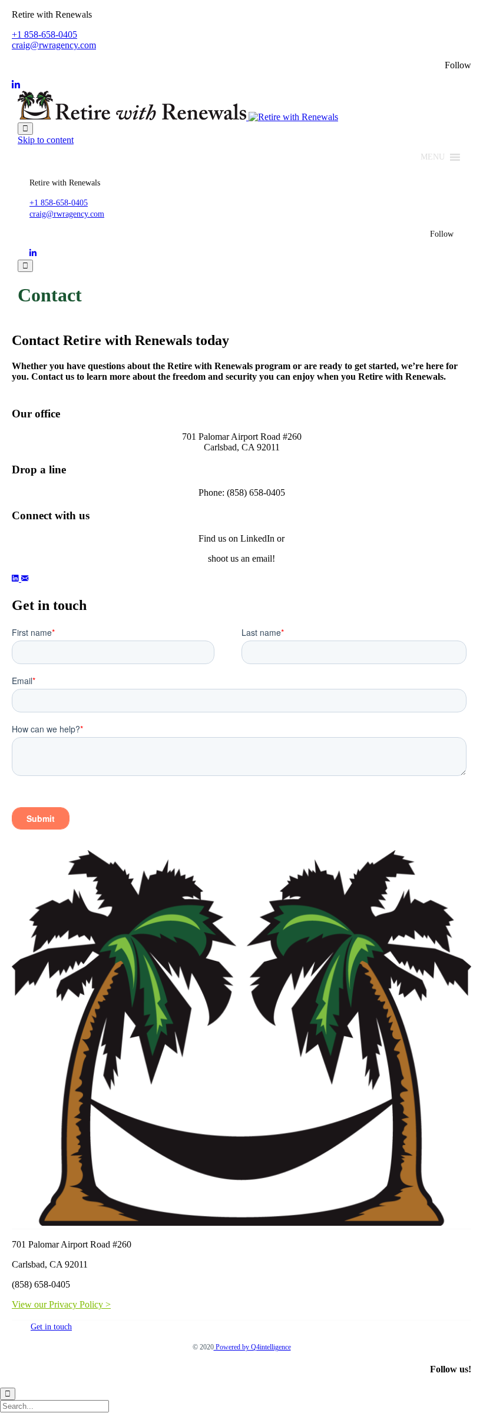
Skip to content (46, 140)
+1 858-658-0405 (44, 34)
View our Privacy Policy (57, 1304)
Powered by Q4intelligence (252, 1347)
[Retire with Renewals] (178, 117)
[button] (433, 157)
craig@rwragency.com (54, 45)
